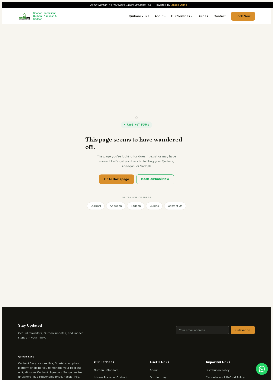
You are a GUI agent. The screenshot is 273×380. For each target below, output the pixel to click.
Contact (220, 16)
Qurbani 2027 (139, 16)
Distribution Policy (217, 370)
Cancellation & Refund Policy (225, 377)
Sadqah (136, 205)
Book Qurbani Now (155, 179)
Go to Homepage (116, 179)
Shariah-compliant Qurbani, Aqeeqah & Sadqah (45, 16)
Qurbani (96, 205)
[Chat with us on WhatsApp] (262, 369)
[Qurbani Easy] (24, 16)
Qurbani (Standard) (106, 370)
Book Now (243, 16)
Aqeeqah (116, 205)
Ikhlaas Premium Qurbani (110, 377)
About (154, 370)
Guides (202, 16)
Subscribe (242, 330)
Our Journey (158, 377)
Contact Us (175, 205)
